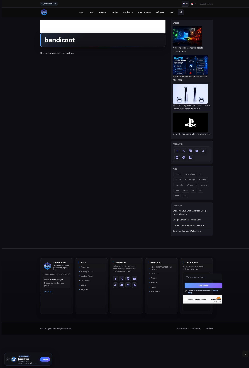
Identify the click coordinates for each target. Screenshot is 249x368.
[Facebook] (177, 150)
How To (154, 282)
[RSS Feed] (190, 157)
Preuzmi (45, 359)
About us (47, 292)
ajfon (177, 195)
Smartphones (144, 12)
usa (185, 195)
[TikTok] (203, 150)
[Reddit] (183, 157)
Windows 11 (192, 185)
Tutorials (154, 273)
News (81, 12)
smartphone (190, 174)
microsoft (179, 185)
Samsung (202, 179)
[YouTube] (196, 150)
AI (200, 174)
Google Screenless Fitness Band (187, 219)
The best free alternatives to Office (188, 225)
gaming (178, 174)
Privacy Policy (87, 271)
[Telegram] (177, 157)
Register (209, 4)
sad (193, 190)
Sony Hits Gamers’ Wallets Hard (187, 231)
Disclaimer (85, 280)
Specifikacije (190, 179)
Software (160, 12)
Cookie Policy (87, 276)
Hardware (128, 12)
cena (177, 190)
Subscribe (203, 285)
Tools (91, 12)
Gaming (114, 12)
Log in (202, 4)
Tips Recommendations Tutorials (161, 268)
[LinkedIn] (190, 150)
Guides (102, 12)
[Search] (181, 12)
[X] (183, 150)
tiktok (185, 190)
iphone (204, 185)
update (178, 179)
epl (200, 190)
